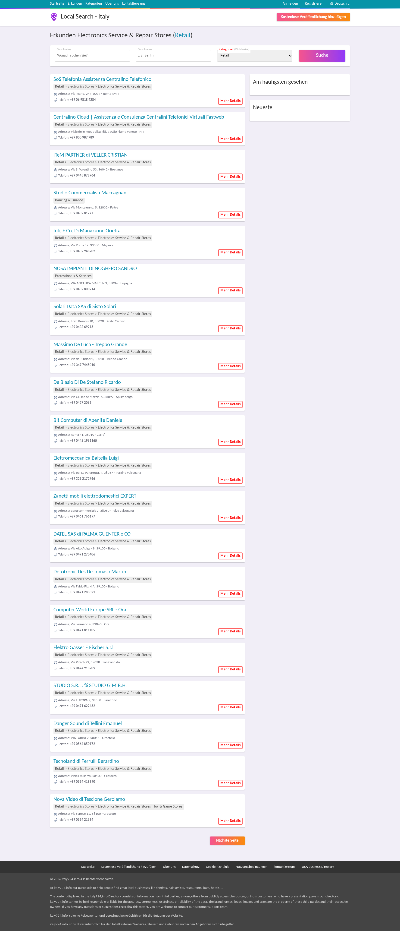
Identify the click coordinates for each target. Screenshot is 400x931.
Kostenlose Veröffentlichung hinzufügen (313, 17)
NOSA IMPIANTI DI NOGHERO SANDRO (95, 268)
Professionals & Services (73, 276)
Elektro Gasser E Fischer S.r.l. (84, 647)
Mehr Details (230, 101)
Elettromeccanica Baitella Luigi (86, 458)
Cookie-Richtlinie (217, 867)
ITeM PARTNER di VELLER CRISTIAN (90, 155)
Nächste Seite (227, 841)
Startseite (57, 4)
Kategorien (93, 4)
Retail (183, 35)
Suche (322, 55)
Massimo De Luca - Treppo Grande (90, 344)
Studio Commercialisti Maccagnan (89, 193)
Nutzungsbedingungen (251, 867)
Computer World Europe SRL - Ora (89, 610)
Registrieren (314, 4)
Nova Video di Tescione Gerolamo (89, 799)
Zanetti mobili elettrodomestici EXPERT (94, 496)
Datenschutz (191, 867)
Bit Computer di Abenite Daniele (87, 420)
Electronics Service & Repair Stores (124, 86)
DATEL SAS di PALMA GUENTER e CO (92, 534)
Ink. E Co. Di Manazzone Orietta (87, 231)
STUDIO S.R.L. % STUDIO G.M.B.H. (90, 685)
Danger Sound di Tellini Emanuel (87, 723)
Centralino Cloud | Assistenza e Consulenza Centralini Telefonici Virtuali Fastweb (138, 117)
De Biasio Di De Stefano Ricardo (87, 382)
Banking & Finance (69, 200)
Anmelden (290, 4)
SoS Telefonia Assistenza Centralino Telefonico (102, 79)
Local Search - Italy (85, 17)
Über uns (112, 4)
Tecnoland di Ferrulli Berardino (86, 761)
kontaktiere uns (133, 4)
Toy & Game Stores (167, 806)
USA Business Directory (318, 867)
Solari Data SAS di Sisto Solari (84, 306)
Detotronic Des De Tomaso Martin (89, 572)
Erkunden (75, 4)
